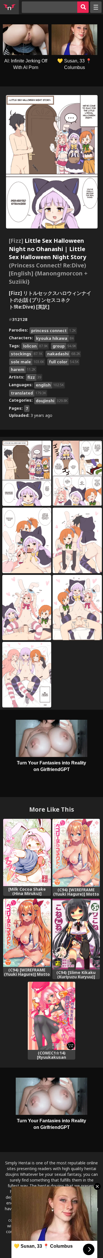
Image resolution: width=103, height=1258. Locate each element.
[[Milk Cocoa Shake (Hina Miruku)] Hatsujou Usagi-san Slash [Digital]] (27, 852)
